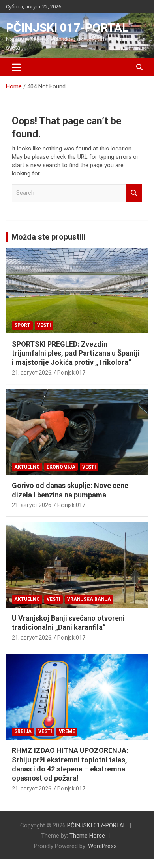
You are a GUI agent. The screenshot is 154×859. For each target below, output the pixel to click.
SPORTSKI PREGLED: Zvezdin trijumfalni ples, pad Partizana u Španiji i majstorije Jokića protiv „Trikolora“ (75, 353)
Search (134, 193)
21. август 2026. (32, 373)
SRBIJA (23, 731)
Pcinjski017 (71, 373)
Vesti (44, 325)
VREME (67, 731)
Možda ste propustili (48, 237)
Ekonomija (61, 467)
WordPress (102, 845)
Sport (22, 325)
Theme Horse (87, 835)
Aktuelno (27, 467)
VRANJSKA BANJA (89, 599)
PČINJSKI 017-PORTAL (67, 27)
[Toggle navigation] (16, 67)
